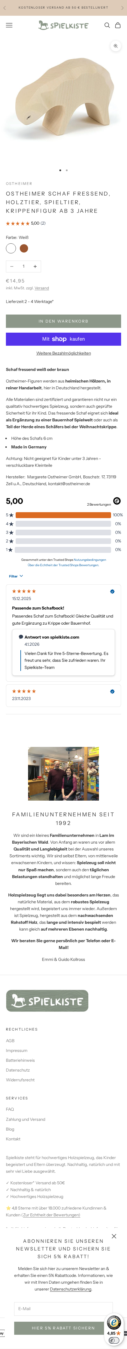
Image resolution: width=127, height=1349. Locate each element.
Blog (10, 1129)
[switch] (114, 1340)
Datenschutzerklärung (70, 1289)
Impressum (16, 1050)
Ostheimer (19, 183)
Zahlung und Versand (25, 1119)
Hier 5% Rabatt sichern (63, 1328)
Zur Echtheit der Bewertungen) (51, 1215)
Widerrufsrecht (20, 1080)
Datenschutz (18, 1070)
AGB (10, 1040)
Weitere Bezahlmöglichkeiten (63, 353)
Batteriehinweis (20, 1060)
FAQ (10, 1109)
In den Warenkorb (63, 321)
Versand (42, 287)
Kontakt (13, 1139)
